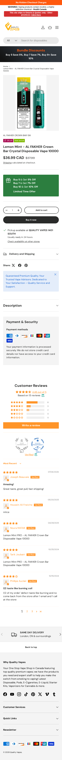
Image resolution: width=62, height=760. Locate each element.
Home (5, 66)
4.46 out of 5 (39, 392)
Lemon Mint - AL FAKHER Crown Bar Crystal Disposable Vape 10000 (28, 69)
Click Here (36, 15)
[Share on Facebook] (20, 265)
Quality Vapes (16, 752)
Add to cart (41, 210)
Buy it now (31, 220)
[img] (10, 472)
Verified (29, 454)
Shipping (7, 162)
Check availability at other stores (24, 241)
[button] (49, 27)
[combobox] (31, 40)
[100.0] (37, 444)
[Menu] (56, 27)
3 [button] (32, 611)
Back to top (31, 647)
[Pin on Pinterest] (26, 265)
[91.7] (21, 444)
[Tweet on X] (13, 265)
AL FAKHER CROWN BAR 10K (17, 135)
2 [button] (27, 611)
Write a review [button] (31, 425)
